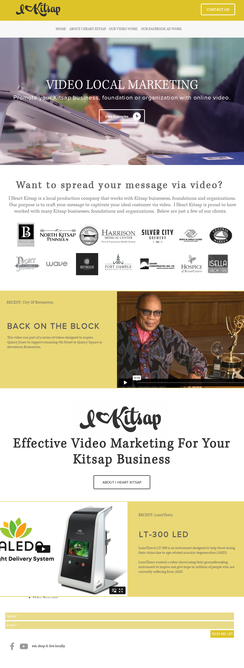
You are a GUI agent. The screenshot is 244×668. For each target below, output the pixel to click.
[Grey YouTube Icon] (24, 646)
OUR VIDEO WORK (123, 29)
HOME (61, 29)
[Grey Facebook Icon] (12, 646)
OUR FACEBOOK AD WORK (161, 29)
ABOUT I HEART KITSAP (87, 29)
